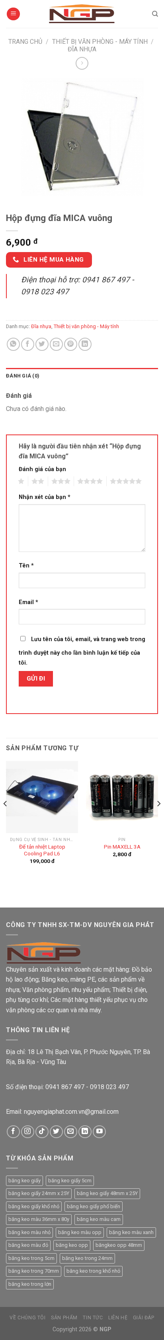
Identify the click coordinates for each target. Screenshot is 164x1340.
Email (28, 602)
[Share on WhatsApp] (13, 344)
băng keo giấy (24, 1181)
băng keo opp (72, 1245)
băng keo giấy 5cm (70, 1181)
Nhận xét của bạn (44, 497)
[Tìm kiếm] (155, 14)
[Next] (158, 819)
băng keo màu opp (80, 1232)
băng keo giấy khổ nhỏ (33, 1206)
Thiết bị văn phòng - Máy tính (100, 41)
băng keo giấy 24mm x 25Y (38, 1193)
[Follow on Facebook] (13, 1132)
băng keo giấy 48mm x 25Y (107, 1193)
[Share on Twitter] (42, 344)
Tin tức (93, 1317)
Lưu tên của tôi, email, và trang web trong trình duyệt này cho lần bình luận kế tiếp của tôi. (82, 651)
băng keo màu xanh (131, 1232)
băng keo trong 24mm (87, 1258)
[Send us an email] (70, 1132)
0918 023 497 (109, 1087)
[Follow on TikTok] (42, 1132)
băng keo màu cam (99, 1219)
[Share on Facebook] (27, 344)
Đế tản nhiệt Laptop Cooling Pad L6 (42, 850)
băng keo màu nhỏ (29, 1232)
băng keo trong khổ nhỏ (93, 1271)
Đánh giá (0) (22, 376)
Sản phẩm (64, 1317)
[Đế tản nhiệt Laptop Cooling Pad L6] (42, 797)
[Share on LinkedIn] (85, 344)
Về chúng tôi (27, 1317)
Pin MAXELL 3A (122, 846)
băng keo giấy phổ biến (93, 1206)
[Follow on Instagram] (27, 1132)
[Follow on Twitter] (56, 1132)
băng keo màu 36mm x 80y (38, 1219)
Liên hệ (117, 1317)
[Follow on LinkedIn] (85, 1132)
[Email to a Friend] (56, 344)
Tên (26, 565)
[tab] (82, 376)
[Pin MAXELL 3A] (122, 797)
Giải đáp (143, 1317)
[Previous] (6, 819)
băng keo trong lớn (29, 1284)
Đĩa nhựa (82, 49)
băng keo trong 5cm (31, 1258)
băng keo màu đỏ (28, 1245)
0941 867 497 (64, 1087)
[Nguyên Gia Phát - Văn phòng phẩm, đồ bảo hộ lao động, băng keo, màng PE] (82, 14)
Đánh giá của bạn (42, 469)
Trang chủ (25, 41)
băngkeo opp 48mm (119, 1245)
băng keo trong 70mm (33, 1271)
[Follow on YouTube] (99, 1132)
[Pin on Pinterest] (70, 344)
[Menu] (13, 14)
